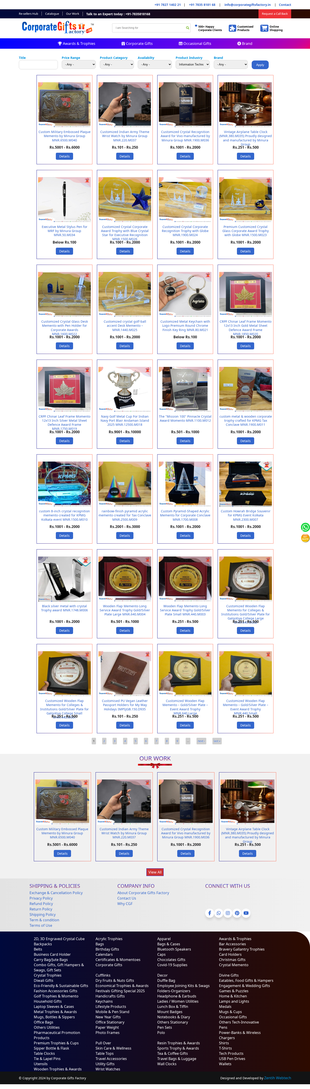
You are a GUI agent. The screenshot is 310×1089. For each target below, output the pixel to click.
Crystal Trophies (48, 975)
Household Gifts (48, 1001)
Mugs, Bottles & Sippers (54, 1016)
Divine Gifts (229, 975)
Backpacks (43, 943)
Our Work (72, 14)
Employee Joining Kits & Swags (183, 985)
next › (201, 741)
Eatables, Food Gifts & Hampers (246, 980)
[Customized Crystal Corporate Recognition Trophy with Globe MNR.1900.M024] (185, 221)
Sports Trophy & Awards (178, 1048)
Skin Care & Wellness (113, 1048)
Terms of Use (41, 925)
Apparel (164, 938)
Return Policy (41, 909)
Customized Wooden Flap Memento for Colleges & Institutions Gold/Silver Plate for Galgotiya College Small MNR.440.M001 (64, 709)
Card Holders (230, 954)
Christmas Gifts (232, 959)
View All (155, 872)
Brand (246, 43)
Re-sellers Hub (28, 14)
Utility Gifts (105, 1063)
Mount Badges (169, 1011)
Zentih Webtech (277, 1077)
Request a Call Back (275, 14)
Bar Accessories (232, 943)
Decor (162, 975)
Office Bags (43, 1022)
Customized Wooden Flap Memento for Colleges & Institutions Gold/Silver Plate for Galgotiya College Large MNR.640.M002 (245, 614)
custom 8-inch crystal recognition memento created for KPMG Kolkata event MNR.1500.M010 (64, 515)
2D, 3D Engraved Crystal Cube (59, 938)
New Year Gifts (108, 1016)
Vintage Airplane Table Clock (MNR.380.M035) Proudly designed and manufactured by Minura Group (245, 138)
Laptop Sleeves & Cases (54, 1006)
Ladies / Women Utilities (178, 1001)
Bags (100, 943)
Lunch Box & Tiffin (172, 1006)
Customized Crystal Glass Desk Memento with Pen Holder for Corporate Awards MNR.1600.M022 (64, 327)
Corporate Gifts (139, 43)
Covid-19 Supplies (172, 964)
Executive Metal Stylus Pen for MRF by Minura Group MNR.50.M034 (64, 231)
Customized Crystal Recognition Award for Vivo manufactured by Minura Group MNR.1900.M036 (185, 136)
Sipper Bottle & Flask (51, 1048)
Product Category (114, 58)
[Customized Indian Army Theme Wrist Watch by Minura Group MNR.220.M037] (124, 126)
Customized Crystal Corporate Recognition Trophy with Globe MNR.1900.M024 (185, 231)
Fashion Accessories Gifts (55, 990)
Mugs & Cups (230, 1011)
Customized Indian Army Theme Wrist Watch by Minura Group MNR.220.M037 (124, 136)
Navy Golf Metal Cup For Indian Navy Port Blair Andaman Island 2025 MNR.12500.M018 (125, 420)
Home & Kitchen (233, 996)
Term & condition (44, 919)
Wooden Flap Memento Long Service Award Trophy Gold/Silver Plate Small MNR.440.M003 (185, 610)
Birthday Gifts (107, 949)
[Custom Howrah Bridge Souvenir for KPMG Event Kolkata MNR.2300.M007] (245, 506)
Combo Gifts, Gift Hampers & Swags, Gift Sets (59, 967)
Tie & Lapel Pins (47, 1058)
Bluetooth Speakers (174, 949)
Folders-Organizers (173, 990)
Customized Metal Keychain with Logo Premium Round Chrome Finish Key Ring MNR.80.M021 (185, 325)
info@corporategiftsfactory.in (247, 4)
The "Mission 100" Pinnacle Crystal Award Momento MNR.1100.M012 (185, 418)
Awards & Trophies (78, 43)
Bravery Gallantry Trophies (242, 949)
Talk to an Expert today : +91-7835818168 (118, 14)
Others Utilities (47, 1027)
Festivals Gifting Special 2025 (120, 990)
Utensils (41, 1063)
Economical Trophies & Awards (122, 985)
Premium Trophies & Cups (56, 1043)
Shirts (224, 1043)
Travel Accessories (111, 1058)
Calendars (104, 954)
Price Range (71, 58)
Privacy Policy (41, 898)
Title (22, 58)
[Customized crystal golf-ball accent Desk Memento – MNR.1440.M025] (124, 316)
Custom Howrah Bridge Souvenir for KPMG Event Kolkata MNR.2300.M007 (246, 515)
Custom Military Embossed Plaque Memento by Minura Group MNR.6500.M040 (65, 136)
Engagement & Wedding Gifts (244, 985)
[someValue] (187, 28)
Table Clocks (44, 1053)
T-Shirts (225, 1048)
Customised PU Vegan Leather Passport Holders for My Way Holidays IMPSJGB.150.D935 (125, 705)
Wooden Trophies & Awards (58, 1069)
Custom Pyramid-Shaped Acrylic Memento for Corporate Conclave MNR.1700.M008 (185, 515)
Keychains (104, 1001)
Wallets (225, 1063)
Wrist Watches (108, 1069)
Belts (38, 949)
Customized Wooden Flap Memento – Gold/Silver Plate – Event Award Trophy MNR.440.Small (245, 707)
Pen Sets (164, 1027)
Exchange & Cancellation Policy (56, 892)
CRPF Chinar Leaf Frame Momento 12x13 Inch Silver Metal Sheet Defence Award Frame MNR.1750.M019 (64, 422)
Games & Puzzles (233, 990)
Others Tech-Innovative (239, 1022)
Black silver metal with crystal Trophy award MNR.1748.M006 (64, 608)
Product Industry (189, 58)
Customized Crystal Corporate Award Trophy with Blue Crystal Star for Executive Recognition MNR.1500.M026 (125, 233)
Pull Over (103, 1043)
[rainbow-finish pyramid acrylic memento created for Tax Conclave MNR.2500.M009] (124, 506)
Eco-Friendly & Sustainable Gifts (61, 985)
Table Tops (105, 1053)
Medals (225, 1006)
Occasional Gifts (196, 43)
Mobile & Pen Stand (112, 1011)
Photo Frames (108, 1032)
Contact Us (126, 898)
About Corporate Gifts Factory (143, 892)
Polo (161, 1032)
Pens (223, 1027)
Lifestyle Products (111, 1006)
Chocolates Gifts (171, 959)
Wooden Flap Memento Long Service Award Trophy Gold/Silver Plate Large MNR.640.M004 (125, 610)
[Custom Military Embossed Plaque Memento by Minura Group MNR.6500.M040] (64, 126)
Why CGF (125, 903)
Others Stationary (172, 1022)
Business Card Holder (52, 954)
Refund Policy (41, 903)
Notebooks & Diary (173, 1016)
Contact (285, 4)
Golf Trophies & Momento (56, 996)
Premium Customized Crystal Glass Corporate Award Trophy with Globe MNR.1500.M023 (245, 231)
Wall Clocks (167, 1063)
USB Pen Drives (232, 1058)
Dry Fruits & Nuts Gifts (115, 980)
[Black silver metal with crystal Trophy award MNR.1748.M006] (64, 601)
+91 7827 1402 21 (168, 4)
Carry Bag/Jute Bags (51, 959)
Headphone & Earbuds (176, 996)
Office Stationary (110, 1022)
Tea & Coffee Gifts (172, 1053)
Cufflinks (103, 975)
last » (217, 741)
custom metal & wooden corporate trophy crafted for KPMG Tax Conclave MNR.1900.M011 (245, 420)
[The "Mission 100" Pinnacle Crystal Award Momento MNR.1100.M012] (185, 411)
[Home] (58, 35)
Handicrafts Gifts (110, 996)
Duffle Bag (166, 980)
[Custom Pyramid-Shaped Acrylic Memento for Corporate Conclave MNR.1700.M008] (185, 506)
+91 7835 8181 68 (202, 4)
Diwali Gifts (43, 980)
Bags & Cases (168, 943)
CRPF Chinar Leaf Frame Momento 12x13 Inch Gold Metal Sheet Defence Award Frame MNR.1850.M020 (245, 327)
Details (64, 156)
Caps (161, 954)
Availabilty (146, 58)
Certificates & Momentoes (118, 959)
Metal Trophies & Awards (55, 1011)
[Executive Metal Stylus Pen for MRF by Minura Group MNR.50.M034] (64, 221)
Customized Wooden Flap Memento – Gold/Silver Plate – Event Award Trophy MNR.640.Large (185, 707)
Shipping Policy (43, 914)
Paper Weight (107, 1027)
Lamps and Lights (234, 1001)
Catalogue (52, 14)
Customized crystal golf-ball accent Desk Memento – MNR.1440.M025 (125, 325)
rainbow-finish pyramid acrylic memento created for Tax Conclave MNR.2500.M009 (124, 515)
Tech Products (231, 1053)
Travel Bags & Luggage (176, 1058)
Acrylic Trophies (109, 938)
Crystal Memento (233, 964)
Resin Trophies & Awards (178, 1043)
